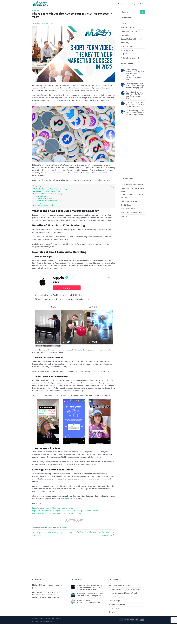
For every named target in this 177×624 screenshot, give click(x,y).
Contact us (141, 4)
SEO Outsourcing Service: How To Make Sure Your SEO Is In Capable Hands (135, 112)
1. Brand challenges (42, 196)
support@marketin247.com (47, 595)
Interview (124, 43)
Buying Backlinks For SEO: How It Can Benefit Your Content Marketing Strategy (134, 95)
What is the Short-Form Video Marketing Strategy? (50, 189)
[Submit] (142, 12)
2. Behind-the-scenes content (44, 198)
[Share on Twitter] (70, 520)
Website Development (129, 58)
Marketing (36, 10)
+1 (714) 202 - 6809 (51, 592)
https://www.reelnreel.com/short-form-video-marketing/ (52, 508)
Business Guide (126, 28)
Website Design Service (129, 201)
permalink (64, 527)
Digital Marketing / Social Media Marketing (132, 190)
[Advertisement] (73, 554)
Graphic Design (126, 205)
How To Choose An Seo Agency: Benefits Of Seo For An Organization (135, 104)
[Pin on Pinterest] (77, 520)
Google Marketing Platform (131, 39)
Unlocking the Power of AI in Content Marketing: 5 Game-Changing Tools (135, 86)
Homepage (108, 4)
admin (51, 23)
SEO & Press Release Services (132, 185)
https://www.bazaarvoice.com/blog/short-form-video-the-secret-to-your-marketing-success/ (66, 511)
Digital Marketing (127, 31)
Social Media (125, 50)
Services (126, 4)
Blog (133, 4)
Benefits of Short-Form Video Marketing (47, 191)
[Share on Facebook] (66, 520)
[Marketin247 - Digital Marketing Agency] (40, 4)
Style (123, 54)
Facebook (124, 35)
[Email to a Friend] (74, 520)
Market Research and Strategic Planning (132, 196)
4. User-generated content (43, 203)
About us (118, 4)
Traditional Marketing (128, 209)
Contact (66, 499)
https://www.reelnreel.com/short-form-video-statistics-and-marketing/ (58, 513)
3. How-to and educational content (46, 200)
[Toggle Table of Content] (111, 186)
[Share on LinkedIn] (81, 520)
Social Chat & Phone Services (131, 213)
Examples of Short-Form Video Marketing (47, 194)
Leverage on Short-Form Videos (44, 205)
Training (124, 216)
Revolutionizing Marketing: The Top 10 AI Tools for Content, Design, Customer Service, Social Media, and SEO (135, 74)
